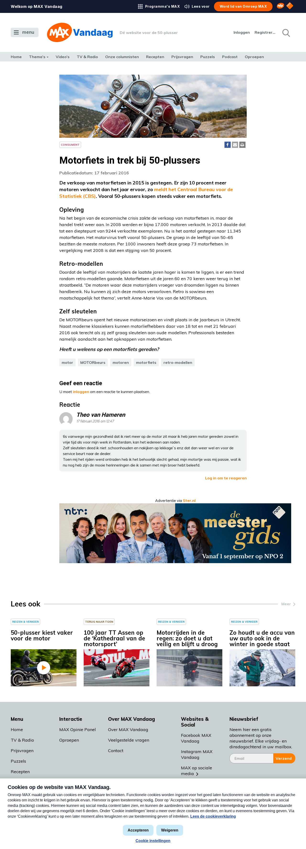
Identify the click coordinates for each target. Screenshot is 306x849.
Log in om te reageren (226, 478)
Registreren (265, 32)
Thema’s (37, 56)
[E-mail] (235, 145)
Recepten (155, 56)
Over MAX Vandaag (128, 729)
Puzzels (207, 56)
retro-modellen (178, 362)
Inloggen (242, 32)
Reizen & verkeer (25, 621)
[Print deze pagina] (242, 145)
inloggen (81, 391)
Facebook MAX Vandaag (196, 738)
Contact (115, 750)
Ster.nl (189, 500)
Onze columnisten (122, 56)
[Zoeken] (285, 32)
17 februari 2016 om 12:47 (95, 421)
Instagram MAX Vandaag (197, 754)
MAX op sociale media (196, 770)
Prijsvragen (182, 56)
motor (67, 362)
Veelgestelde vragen (128, 740)
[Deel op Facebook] (227, 145)
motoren (121, 362)
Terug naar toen (99, 621)
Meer (286, 603)
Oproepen (254, 56)
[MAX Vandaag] (80, 32)
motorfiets (146, 362)
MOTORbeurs (92, 362)
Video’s (63, 56)
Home (16, 56)
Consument (70, 144)
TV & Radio (87, 56)
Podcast (230, 56)
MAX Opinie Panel (77, 729)
